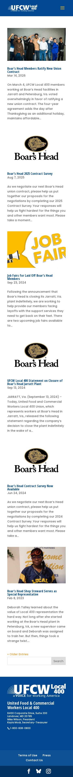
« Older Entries (17, 654)
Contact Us (34, 760)
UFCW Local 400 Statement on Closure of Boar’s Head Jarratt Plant (35, 382)
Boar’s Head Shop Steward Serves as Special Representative (32, 593)
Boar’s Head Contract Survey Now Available (30, 487)
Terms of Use (27, 755)
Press (47, 755)
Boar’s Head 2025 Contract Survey (30, 173)
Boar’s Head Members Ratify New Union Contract (34, 70)
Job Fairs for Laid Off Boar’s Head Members (30, 277)
